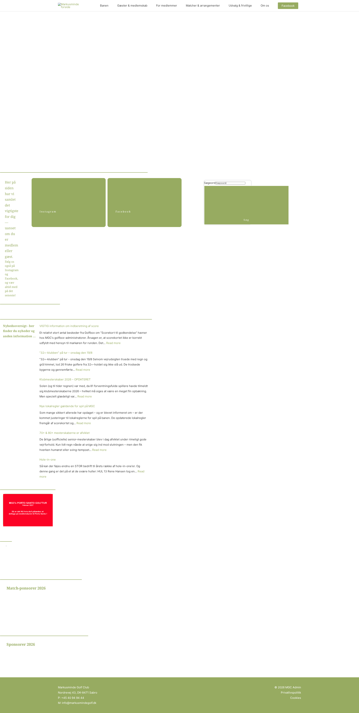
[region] (60, 603)
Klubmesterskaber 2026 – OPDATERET (65, 379)
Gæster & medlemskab (132, 5)
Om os (265, 5)
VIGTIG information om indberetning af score (69, 326)
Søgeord (209, 183)
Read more (113, 343)
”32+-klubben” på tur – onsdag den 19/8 (65, 352)
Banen (104, 5)
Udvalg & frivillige (240, 5)
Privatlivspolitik (291, 692)
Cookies (295, 698)
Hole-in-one (47, 459)
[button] (288, 5)
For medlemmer (166, 5)
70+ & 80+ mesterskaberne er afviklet (64, 433)
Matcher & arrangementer (203, 5)
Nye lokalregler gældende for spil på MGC (67, 406)
